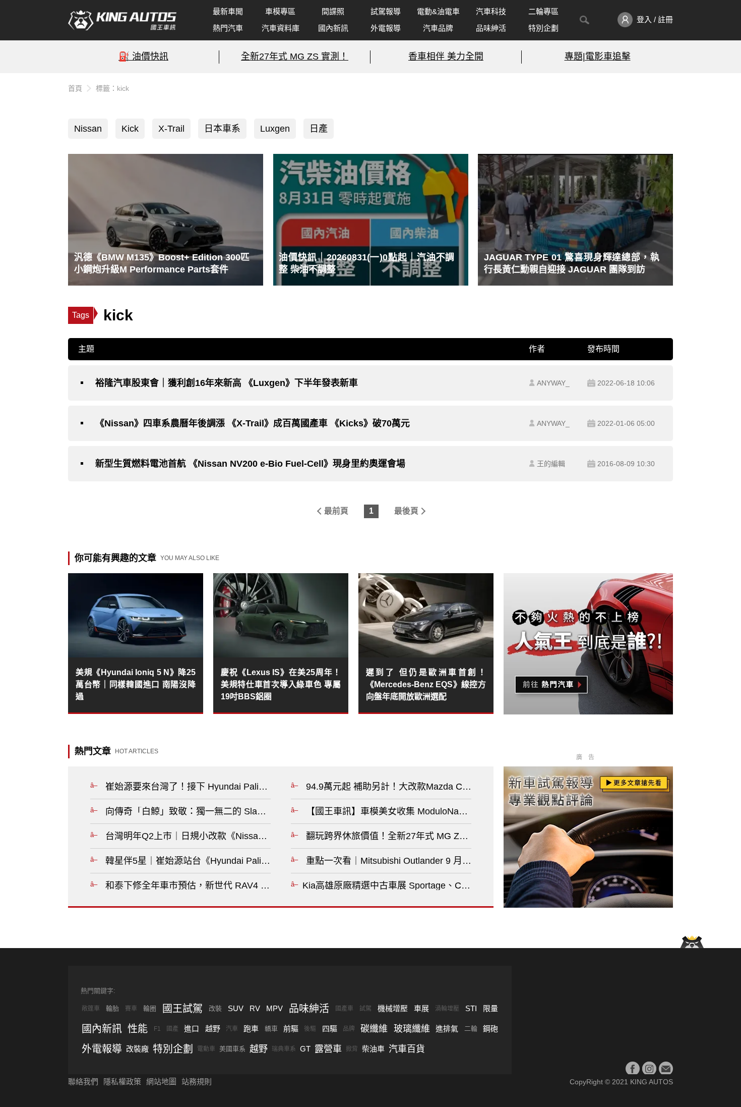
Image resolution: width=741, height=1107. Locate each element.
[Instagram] (649, 1069)
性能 (138, 1028)
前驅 (290, 1028)
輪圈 (149, 1008)
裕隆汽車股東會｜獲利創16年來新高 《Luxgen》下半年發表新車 (226, 383)
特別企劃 (543, 28)
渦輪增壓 (447, 1008)
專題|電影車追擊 (598, 56)
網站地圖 (161, 1081)
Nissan (88, 129)
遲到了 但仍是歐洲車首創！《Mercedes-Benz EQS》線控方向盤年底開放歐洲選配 (426, 684)
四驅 (329, 1028)
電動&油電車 (438, 11)
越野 (212, 1028)
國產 (172, 1028)
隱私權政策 (122, 1081)
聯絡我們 (83, 1081)
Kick (130, 129)
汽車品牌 (438, 28)
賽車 (131, 1008)
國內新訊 (333, 28)
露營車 (328, 1049)
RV (255, 1008)
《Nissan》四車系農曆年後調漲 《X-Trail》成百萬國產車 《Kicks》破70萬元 (252, 423)
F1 (157, 1028)
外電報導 (386, 28)
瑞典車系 (284, 1049)
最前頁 (336, 511)
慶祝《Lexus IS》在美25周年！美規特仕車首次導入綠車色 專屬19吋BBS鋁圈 (281, 684)
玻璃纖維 (412, 1029)
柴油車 (373, 1048)
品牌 (349, 1028)
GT (305, 1048)
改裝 (215, 1008)
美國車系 (232, 1049)
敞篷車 (91, 1008)
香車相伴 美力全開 (445, 56)
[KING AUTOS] (122, 20)
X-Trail (171, 129)
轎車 (271, 1028)
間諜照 (333, 11)
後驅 (310, 1028)
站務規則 (196, 1081)
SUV (235, 1008)
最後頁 (406, 511)
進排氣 (447, 1028)
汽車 (232, 1028)
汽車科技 (491, 11)
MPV (274, 1008)
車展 (421, 1008)
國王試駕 (182, 1008)
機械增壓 (393, 1008)
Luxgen (275, 129)
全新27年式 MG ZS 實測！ (294, 56)
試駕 (365, 1008)
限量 (490, 1008)
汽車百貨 (407, 1049)
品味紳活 (491, 28)
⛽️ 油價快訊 (143, 56)
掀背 (352, 1049)
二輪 (470, 1028)
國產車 (344, 1008)
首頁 (75, 88)
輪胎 (112, 1008)
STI (471, 1008)
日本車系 (222, 129)
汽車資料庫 (280, 28)
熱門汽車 (228, 28)
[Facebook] (633, 1069)
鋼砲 (490, 1028)
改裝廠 (137, 1048)
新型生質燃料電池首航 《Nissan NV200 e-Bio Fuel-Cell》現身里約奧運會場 (250, 464)
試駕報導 (386, 11)
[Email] (666, 1069)
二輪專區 (543, 11)
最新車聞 (228, 11)
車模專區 (280, 11)
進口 (191, 1028)
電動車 (206, 1049)
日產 (319, 129)
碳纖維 (374, 1029)
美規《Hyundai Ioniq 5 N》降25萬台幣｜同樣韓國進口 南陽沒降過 (136, 684)
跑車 (251, 1028)
